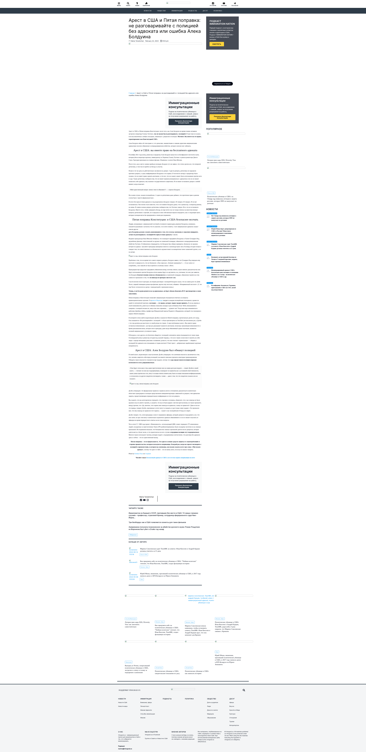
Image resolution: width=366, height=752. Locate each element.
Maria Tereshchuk (146, 497)
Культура (232, 714)
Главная (132, 93)
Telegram (234, 5)
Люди (141, 579)
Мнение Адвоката (146, 710)
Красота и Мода (234, 710)
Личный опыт (159, 667)
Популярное (214, 129)
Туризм (231, 721)
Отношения (233, 717)
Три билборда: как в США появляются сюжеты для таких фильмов (157, 522)
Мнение (142, 717)
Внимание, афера (144, 567)
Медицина (210, 714)
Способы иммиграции (213, 156)
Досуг (205, 11)
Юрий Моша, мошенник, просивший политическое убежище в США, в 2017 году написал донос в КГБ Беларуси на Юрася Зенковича (228, 659)
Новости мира (122, 706)
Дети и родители (212, 702)
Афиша (231, 702)
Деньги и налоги (212, 710)
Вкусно (231, 706)
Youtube (224, 5)
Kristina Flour (138, 453)
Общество (161, 11)
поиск (128, 5)
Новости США (143, 554)
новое (137, 5)
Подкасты (192, 11)
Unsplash (148, 453)
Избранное (146, 5)
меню (119, 5)
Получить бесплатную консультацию (222, 117)
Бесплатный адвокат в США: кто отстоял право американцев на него (170, 457)
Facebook (213, 5)
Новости (147, 11)
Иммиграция (177, 11)
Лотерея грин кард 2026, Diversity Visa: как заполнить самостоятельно (137, 624)
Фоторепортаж (234, 725)
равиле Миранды (157, 300)
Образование (211, 717)
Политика (218, 11)
